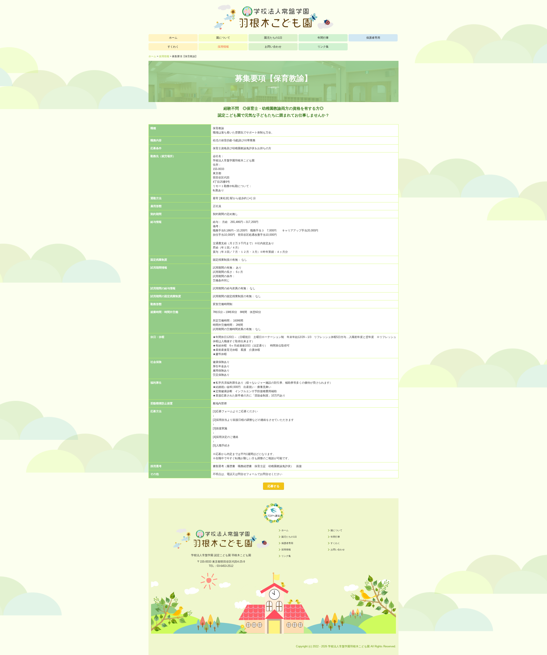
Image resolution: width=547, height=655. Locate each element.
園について (223, 37)
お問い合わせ (273, 46)
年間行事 (323, 37)
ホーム (173, 37)
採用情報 (223, 46)
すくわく (173, 46)
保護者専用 (373, 37)
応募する (273, 486)
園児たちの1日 (273, 37)
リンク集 (323, 46)
